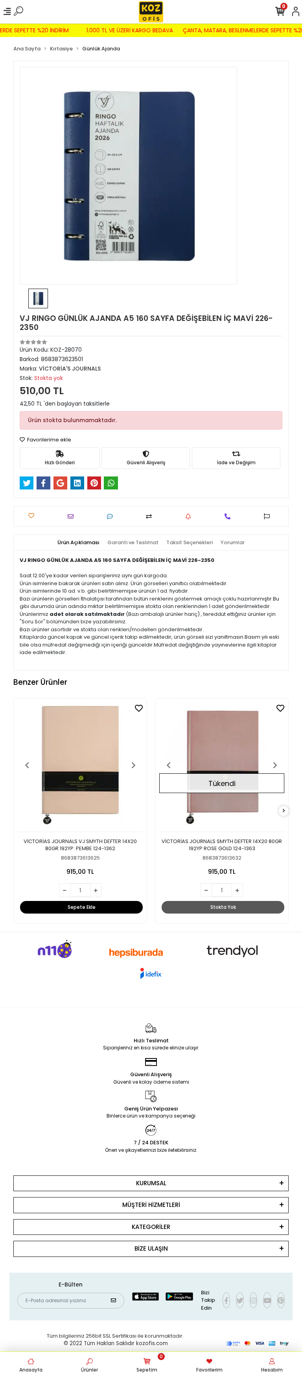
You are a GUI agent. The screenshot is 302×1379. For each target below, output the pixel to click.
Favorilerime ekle (48, 439)
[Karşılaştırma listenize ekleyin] (151, 516)
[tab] (78, 542)
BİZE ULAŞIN (151, 1248)
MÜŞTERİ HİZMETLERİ (151, 1205)
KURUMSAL (151, 1183)
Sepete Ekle (82, 907)
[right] (284, 811)
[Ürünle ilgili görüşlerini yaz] (112, 516)
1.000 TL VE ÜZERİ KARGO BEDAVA (134, 30)
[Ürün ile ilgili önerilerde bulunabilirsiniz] (269, 516)
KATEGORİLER (151, 1227)
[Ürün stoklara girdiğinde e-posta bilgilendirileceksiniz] (190, 516)
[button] (27, 765)
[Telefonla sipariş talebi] (229, 516)
